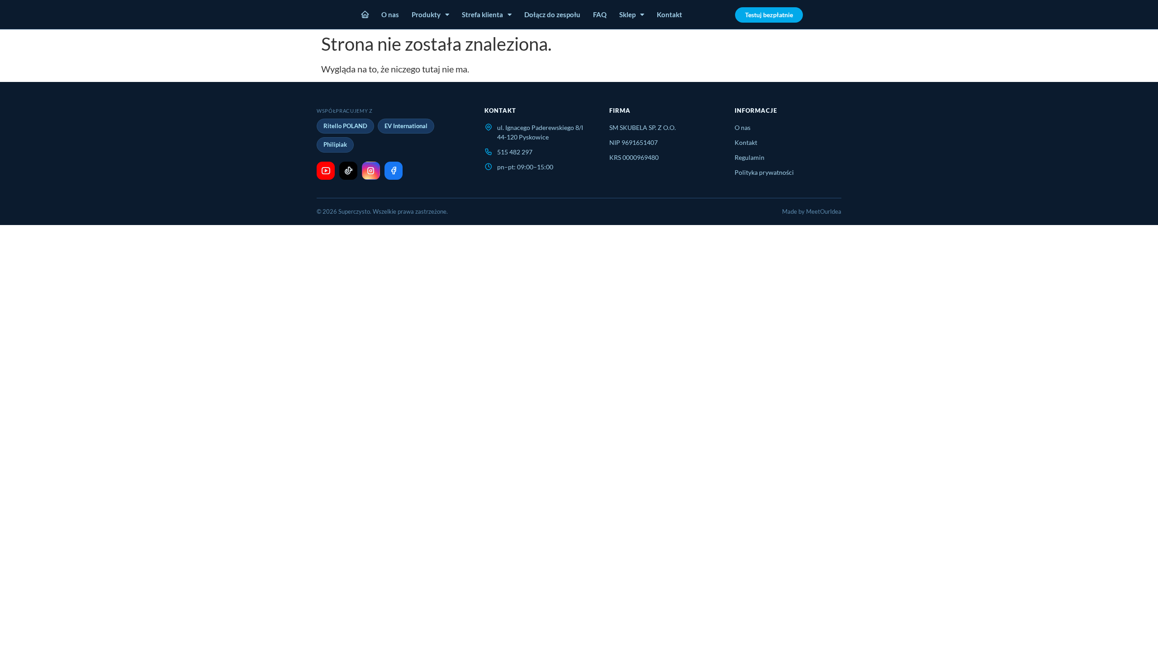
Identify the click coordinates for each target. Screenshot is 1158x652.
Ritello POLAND (345, 125)
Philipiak (335, 144)
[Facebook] (393, 171)
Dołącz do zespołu (552, 14)
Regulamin (749, 157)
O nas (390, 14)
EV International (405, 125)
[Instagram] (371, 171)
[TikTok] (348, 171)
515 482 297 (514, 152)
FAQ (600, 14)
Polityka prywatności (764, 172)
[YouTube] (326, 171)
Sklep (627, 14)
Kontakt (669, 14)
